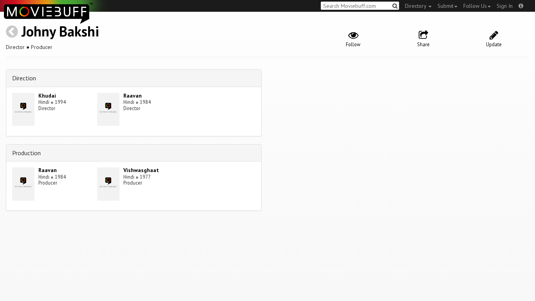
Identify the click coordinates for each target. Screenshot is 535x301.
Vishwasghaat (141, 170)
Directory (416, 5)
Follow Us (475, 5)
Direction (24, 78)
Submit (445, 5)
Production (26, 153)
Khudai (47, 95)
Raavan (132, 95)
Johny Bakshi (60, 31)
